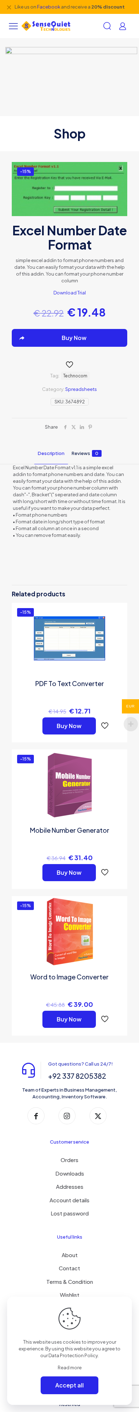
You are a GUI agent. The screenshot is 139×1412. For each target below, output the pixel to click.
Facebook (48, 7)
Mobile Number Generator (69, 830)
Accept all (69, 1385)
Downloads (69, 1173)
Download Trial (69, 293)
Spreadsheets (81, 389)
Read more (70, 1367)
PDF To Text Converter (69, 683)
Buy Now (69, 725)
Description (51, 453)
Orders (69, 1159)
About (70, 1254)
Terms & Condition (69, 1281)
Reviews (85, 453)
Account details (69, 1200)
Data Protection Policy (73, 1355)
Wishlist (69, 1294)
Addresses (69, 1186)
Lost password (70, 1213)
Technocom (75, 375)
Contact (69, 1268)
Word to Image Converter (69, 977)
